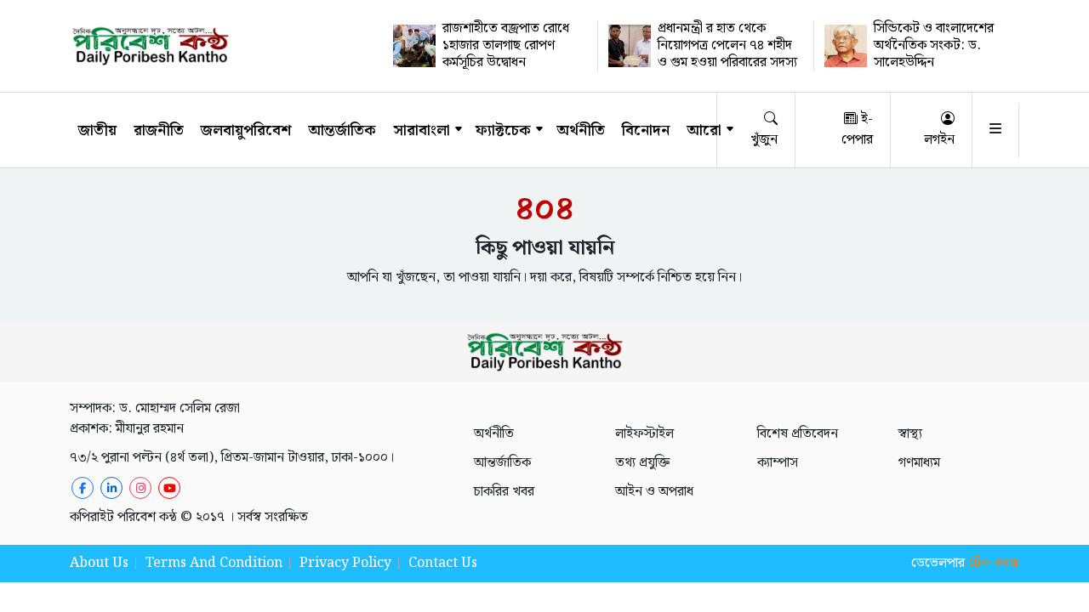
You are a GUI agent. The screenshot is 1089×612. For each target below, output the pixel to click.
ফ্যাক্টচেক (503, 130)
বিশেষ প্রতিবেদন (797, 434)
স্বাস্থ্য (910, 434)
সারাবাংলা (421, 130)
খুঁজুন (764, 139)
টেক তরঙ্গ (993, 563)
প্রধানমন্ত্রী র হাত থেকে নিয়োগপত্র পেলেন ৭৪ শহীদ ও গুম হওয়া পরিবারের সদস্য (727, 45)
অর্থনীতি (580, 130)
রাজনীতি (159, 130)
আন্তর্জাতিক (342, 130)
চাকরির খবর (504, 491)
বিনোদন (646, 130)
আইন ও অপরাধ (654, 491)
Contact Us (442, 563)
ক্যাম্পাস (777, 462)
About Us (99, 563)
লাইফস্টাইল (644, 434)
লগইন (939, 139)
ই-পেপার (857, 129)
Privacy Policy (345, 563)
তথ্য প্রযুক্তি (642, 462)
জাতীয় (97, 130)
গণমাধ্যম (919, 462)
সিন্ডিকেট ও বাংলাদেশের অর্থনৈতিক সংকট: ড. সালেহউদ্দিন (934, 45)
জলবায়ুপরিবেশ (246, 130)
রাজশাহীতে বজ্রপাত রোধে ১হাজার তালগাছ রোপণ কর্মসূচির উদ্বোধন (505, 45)
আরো (704, 130)
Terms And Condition (213, 563)
